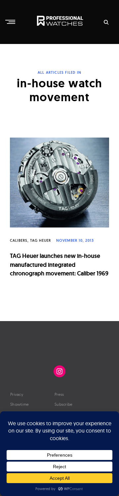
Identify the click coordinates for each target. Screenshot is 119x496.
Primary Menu (11, 21)
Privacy (16, 394)
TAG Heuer (40, 240)
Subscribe (64, 404)
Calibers (18, 240)
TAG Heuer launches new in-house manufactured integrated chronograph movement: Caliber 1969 (59, 264)
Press (59, 394)
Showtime (19, 404)
